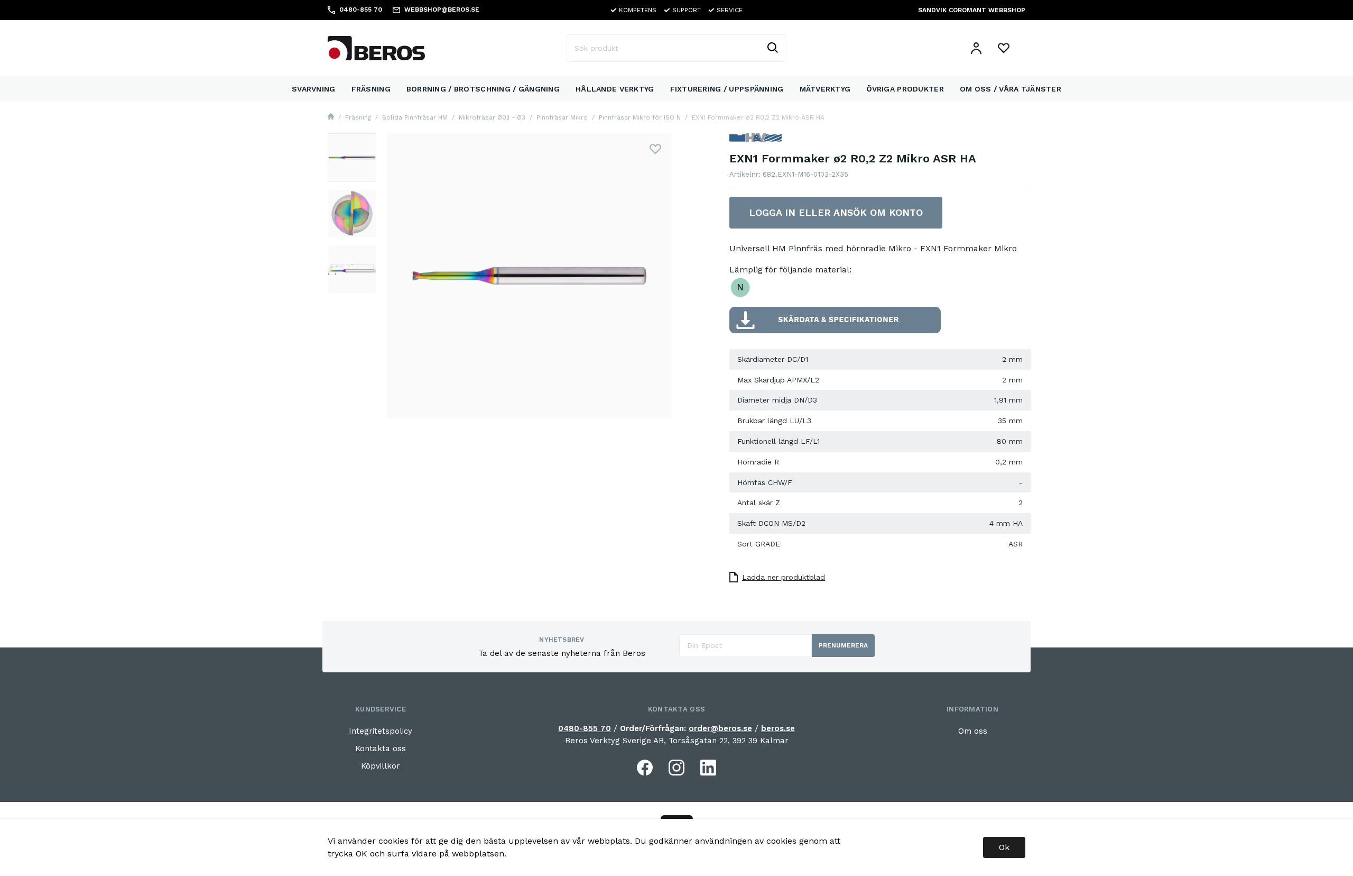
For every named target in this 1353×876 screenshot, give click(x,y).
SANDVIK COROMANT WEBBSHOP (971, 10)
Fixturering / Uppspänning (727, 89)
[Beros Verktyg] (376, 47)
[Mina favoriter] (1003, 48)
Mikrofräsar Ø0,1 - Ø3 (492, 117)
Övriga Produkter (904, 89)
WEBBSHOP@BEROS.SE (441, 9)
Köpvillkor (380, 766)
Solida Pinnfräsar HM (415, 117)
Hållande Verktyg (615, 89)
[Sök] (772, 48)
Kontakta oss (380, 748)
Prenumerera (843, 645)
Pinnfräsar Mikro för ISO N (640, 117)
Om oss (972, 731)
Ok (1004, 847)
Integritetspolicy (380, 731)
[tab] (352, 157)
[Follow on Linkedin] (708, 767)
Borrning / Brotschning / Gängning (483, 89)
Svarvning (314, 89)
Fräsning (371, 89)
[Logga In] (976, 48)
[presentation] (352, 157)
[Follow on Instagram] (676, 767)
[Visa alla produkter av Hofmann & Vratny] (755, 142)
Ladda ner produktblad (783, 577)
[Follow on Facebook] (645, 767)
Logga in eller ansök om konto (836, 212)
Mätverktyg (825, 89)
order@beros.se (720, 728)
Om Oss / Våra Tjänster (1010, 89)
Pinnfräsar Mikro (562, 117)
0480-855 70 (584, 728)
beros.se (778, 728)
